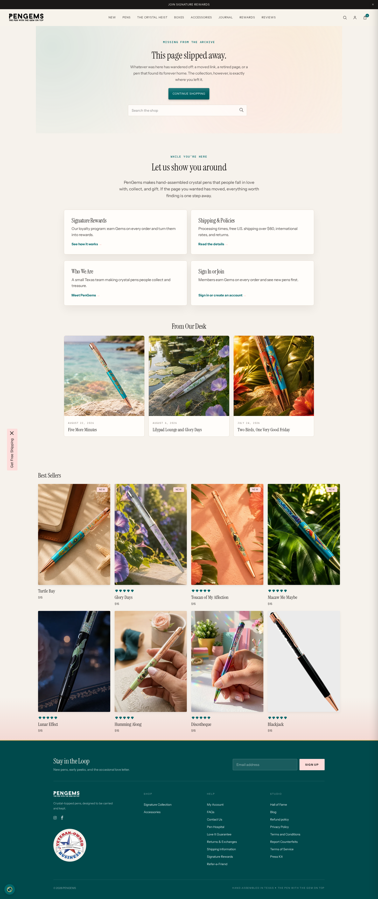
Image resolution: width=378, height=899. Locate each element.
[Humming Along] (151, 661)
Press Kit (276, 857)
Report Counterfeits (284, 842)
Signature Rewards (220, 857)
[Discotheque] (227, 661)
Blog (273, 812)
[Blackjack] (304, 661)
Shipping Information (221, 849)
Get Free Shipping (12, 453)
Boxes (179, 17)
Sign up (312, 764)
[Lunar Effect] (74, 661)
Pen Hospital (215, 827)
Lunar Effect (48, 724)
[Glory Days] (151, 534)
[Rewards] (9, 889)
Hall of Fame (278, 805)
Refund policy (279, 819)
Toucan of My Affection (209, 597)
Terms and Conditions (285, 834)
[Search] (344, 17)
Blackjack (276, 724)
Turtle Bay (46, 591)
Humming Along (128, 724)
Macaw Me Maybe (282, 597)
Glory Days (124, 597)
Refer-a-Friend (217, 864)
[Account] (354, 17)
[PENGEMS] (26, 17)
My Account (215, 805)
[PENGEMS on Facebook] (62, 818)
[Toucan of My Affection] (227, 534)
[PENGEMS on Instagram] (55, 818)
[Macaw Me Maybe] (304, 534)
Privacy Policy (279, 827)
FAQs (210, 812)
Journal (226, 17)
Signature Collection (158, 805)
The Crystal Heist (152, 17)
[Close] (12, 433)
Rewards (247, 17)
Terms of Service (282, 849)
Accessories (201, 17)
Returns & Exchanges (222, 842)
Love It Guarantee (219, 834)
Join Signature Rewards (189, 4)
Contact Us (214, 819)
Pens (126, 17)
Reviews (269, 17)
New (112, 17)
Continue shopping (189, 93)
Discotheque (201, 724)
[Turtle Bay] (74, 534)
